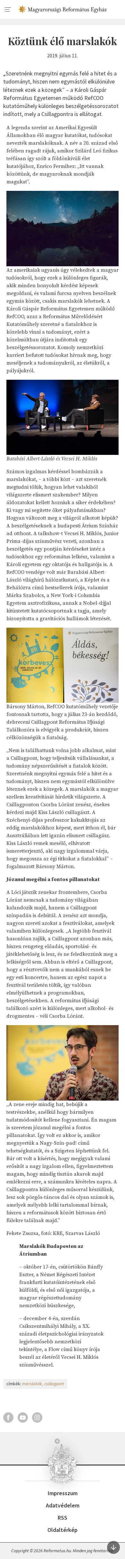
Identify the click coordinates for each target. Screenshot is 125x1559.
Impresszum (63, 1493)
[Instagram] (37, 1417)
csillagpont (54, 1384)
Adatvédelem (62, 1505)
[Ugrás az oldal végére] (113, 1547)
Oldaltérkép (62, 1530)
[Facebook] (8, 1417)
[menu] (8, 10)
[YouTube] (23, 1417)
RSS (62, 1517)
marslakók (32, 1384)
